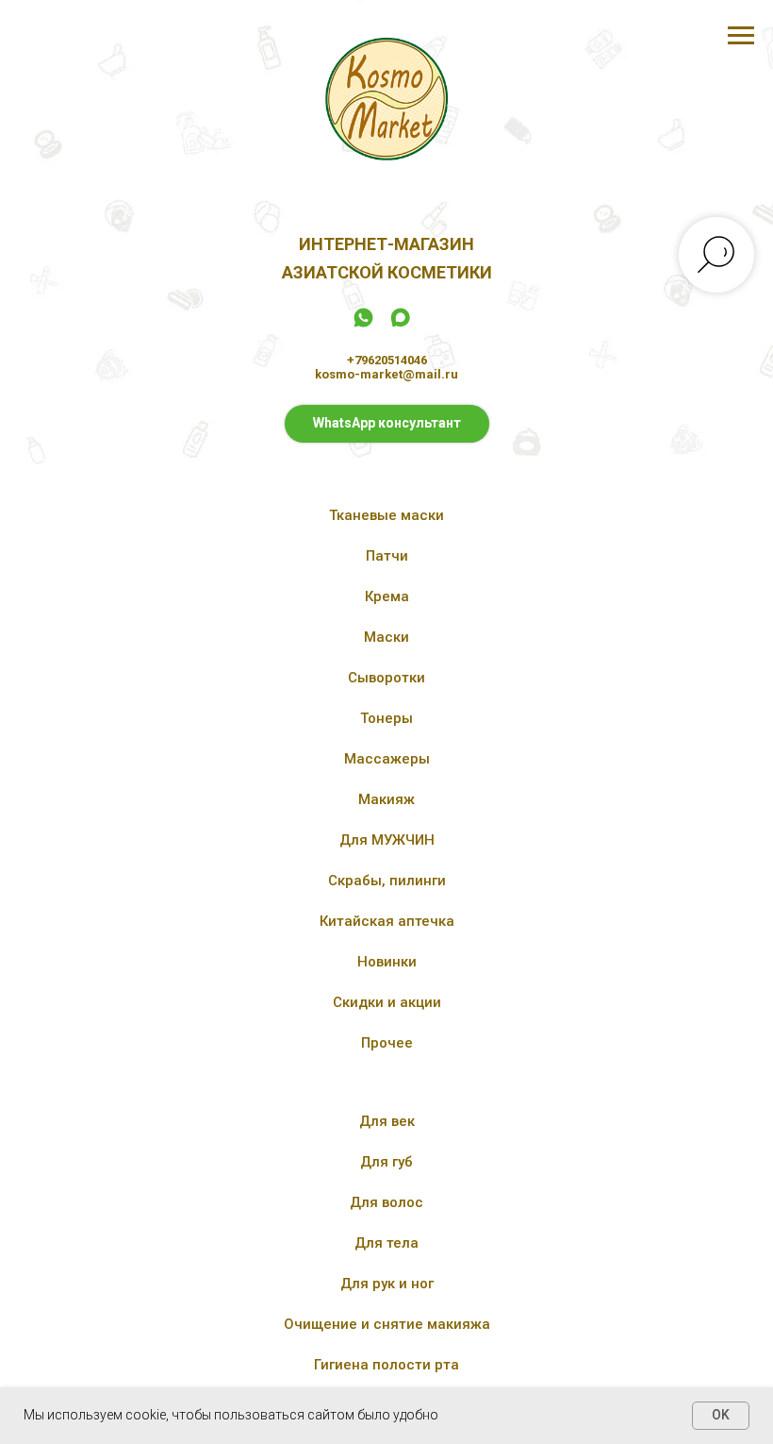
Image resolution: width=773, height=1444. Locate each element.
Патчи (387, 555)
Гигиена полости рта (386, 1364)
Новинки (387, 961)
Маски (386, 637)
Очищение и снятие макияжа (387, 1324)
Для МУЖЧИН (387, 839)
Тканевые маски (386, 515)
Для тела (386, 1242)
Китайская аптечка (387, 921)
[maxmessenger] (400, 324)
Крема (387, 596)
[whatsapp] (363, 324)
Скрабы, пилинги (387, 880)
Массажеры (387, 758)
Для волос (386, 1202)
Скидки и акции (387, 1002)
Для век (387, 1121)
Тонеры (386, 718)
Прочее (387, 1042)
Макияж (386, 799)
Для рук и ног (387, 1283)
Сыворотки (386, 677)
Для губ (386, 1161)
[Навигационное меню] (741, 35)
